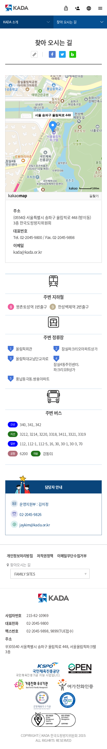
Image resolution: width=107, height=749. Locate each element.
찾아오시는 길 (20, 564)
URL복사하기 (34, 54)
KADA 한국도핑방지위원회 (17, 8)
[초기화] (95, 142)
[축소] (95, 132)
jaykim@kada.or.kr (34, 524)
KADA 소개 (10, 21)
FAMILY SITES (24, 574)
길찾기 (94, 196)
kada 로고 (53, 598)
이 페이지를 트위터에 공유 (62, 54)
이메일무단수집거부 (71, 555)
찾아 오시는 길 (66, 21)
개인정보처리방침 (20, 555)
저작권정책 (45, 555)
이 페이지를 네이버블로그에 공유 (72, 54)
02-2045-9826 (30, 514)
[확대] (95, 124)
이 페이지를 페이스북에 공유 (52, 54)
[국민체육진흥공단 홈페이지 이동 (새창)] (38, 670)
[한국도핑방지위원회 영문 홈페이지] (89, 8)
